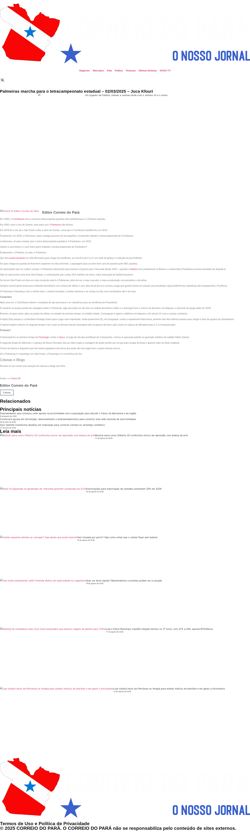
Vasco (61, 337)
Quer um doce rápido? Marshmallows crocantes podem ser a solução (124, 580)
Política (119, 70)
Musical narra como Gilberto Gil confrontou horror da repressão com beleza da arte (141, 435)
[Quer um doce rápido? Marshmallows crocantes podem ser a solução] (43, 603)
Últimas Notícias (148, 70)
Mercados (98, 70)
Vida (109, 70)
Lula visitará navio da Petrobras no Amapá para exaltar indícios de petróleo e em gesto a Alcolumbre (169, 688)
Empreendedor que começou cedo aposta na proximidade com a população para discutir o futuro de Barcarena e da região (68, 413)
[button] (2, 80)
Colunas (7, 392)
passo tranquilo (17, 258)
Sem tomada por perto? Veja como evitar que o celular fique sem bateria (117, 537)
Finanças (131, 70)
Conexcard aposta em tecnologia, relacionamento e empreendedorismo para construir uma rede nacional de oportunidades (68, 419)
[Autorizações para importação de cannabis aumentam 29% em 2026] (43, 511)
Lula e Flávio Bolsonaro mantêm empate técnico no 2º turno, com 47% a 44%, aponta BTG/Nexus (159, 628)
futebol (133, 269)
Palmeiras (55, 224)
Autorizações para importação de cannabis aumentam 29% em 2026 (124, 488)
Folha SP (16, 378)
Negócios (84, 70)
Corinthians (18, 219)
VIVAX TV (165, 70)
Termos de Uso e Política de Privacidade (45, 823)
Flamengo (44, 337)
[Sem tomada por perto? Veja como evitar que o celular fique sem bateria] (38, 557)
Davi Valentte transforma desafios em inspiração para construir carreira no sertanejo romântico (52, 424)
